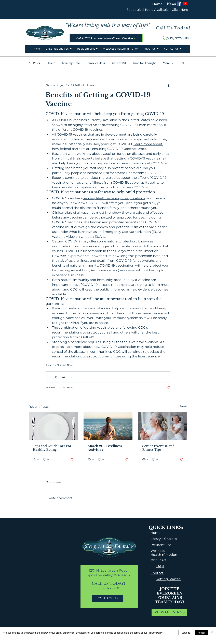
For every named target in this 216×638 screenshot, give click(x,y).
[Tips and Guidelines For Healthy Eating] (53, 426)
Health (51, 63)
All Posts (34, 63)
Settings (185, 632)
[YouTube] (185, 4)
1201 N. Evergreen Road (108, 570)
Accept (201, 632)
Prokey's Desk (96, 63)
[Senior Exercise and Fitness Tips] (162, 426)
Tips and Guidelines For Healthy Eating (52, 448)
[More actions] (168, 85)
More (166, 63)
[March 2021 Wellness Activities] (108, 426)
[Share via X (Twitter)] (55, 377)
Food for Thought (144, 63)
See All (183, 406)
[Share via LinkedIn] (63, 377)
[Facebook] (179, 4)
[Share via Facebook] (47, 377)
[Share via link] (72, 377)
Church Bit (119, 63)
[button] (183, 63)
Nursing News (71, 63)
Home (157, 4)
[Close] (212, 632)
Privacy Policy (155, 632)
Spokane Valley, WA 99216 (108, 575)
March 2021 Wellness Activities (105, 448)
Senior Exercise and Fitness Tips (158, 448)
